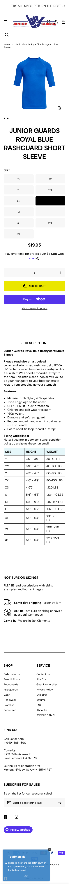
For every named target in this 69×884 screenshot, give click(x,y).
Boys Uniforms (12, 679)
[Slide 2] (7, 118)
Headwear (10, 699)
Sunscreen (10, 710)
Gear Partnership (46, 684)
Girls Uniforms (12, 674)
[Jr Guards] (34, 22)
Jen (26, 876)
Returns (40, 699)
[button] (34, 343)
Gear (7, 694)
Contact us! (35, 615)
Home (7, 44)
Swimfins (9, 705)
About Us (41, 710)
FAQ (38, 705)
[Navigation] (5, 22)
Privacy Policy (44, 689)
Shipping (41, 694)
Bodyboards (11, 684)
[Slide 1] (4, 118)
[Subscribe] (60, 802)
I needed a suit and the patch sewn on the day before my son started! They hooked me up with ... (27, 867)
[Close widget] (50, 849)
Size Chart (42, 679)
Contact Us (43, 674)
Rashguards (11, 689)
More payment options (34, 308)
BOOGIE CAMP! (45, 715)
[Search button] (7, 34)
